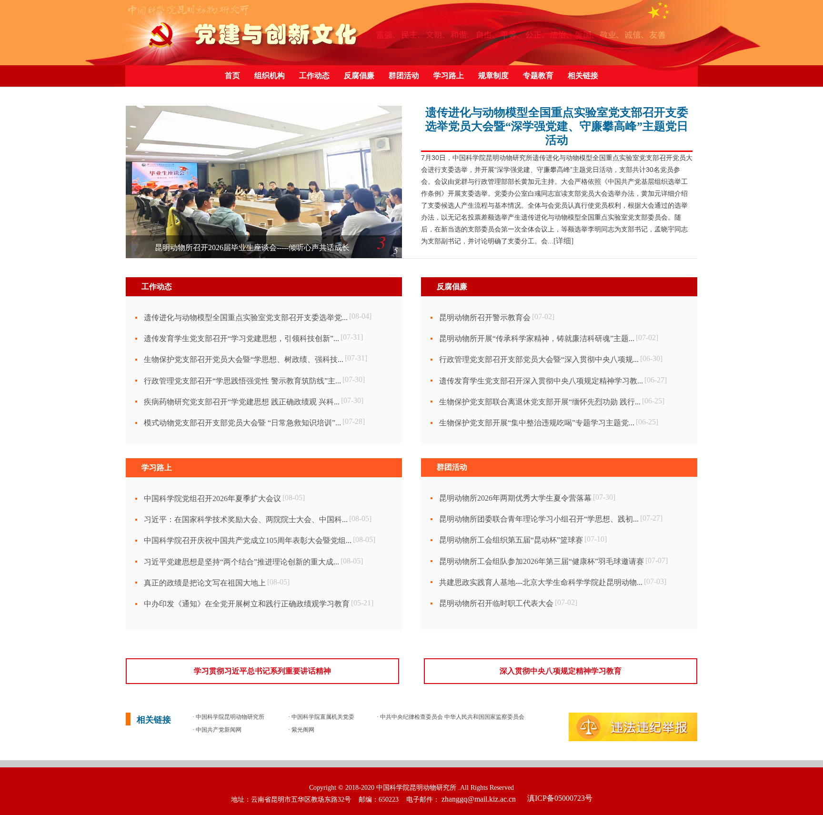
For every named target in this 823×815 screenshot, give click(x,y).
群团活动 (404, 75)
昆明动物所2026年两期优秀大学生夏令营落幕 (515, 498)
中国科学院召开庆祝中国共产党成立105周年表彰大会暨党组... (247, 540)
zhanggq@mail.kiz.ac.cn (479, 799)
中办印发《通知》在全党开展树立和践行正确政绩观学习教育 (247, 604)
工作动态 (314, 75)
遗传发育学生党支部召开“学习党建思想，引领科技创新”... (241, 338)
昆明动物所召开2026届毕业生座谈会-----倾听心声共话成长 (252, 247)
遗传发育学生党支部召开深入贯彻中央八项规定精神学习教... (541, 381)
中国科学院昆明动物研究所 (229, 717)
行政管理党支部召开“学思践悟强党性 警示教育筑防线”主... (242, 381)
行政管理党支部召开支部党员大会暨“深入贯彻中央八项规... (539, 359)
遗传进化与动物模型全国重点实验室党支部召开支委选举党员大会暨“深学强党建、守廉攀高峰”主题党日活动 (556, 126)
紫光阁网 (302, 729)
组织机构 (269, 75)
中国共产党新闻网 (217, 729)
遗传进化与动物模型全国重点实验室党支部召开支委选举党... (246, 317)
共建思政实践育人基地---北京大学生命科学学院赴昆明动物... (540, 582)
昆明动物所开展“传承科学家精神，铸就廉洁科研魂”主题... (536, 338)
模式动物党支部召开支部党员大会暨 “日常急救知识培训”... (242, 423)
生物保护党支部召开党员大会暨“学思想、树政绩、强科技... (243, 359)
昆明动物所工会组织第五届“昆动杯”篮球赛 (511, 540)
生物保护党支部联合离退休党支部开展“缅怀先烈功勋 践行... (540, 402)
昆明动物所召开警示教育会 (485, 317)
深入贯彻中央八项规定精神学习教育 (561, 671)
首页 (232, 75)
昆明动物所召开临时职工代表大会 (496, 603)
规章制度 (493, 75)
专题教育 (538, 75)
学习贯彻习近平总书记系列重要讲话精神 (262, 671)
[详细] (563, 241)
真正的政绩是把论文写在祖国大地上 (205, 583)
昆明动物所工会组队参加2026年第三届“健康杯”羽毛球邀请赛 (541, 561)
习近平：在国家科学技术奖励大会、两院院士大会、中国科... (246, 519)
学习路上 (448, 75)
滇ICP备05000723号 (558, 798)
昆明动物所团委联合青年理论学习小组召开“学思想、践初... (539, 519)
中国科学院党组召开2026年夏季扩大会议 (212, 498)
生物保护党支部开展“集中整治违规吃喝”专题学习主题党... (536, 423)
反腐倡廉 (359, 75)
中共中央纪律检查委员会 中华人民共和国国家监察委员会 (451, 717)
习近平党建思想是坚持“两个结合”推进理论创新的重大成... (241, 562)
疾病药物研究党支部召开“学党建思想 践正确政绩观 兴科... (242, 402)
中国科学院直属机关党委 (322, 717)
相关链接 (583, 75)
